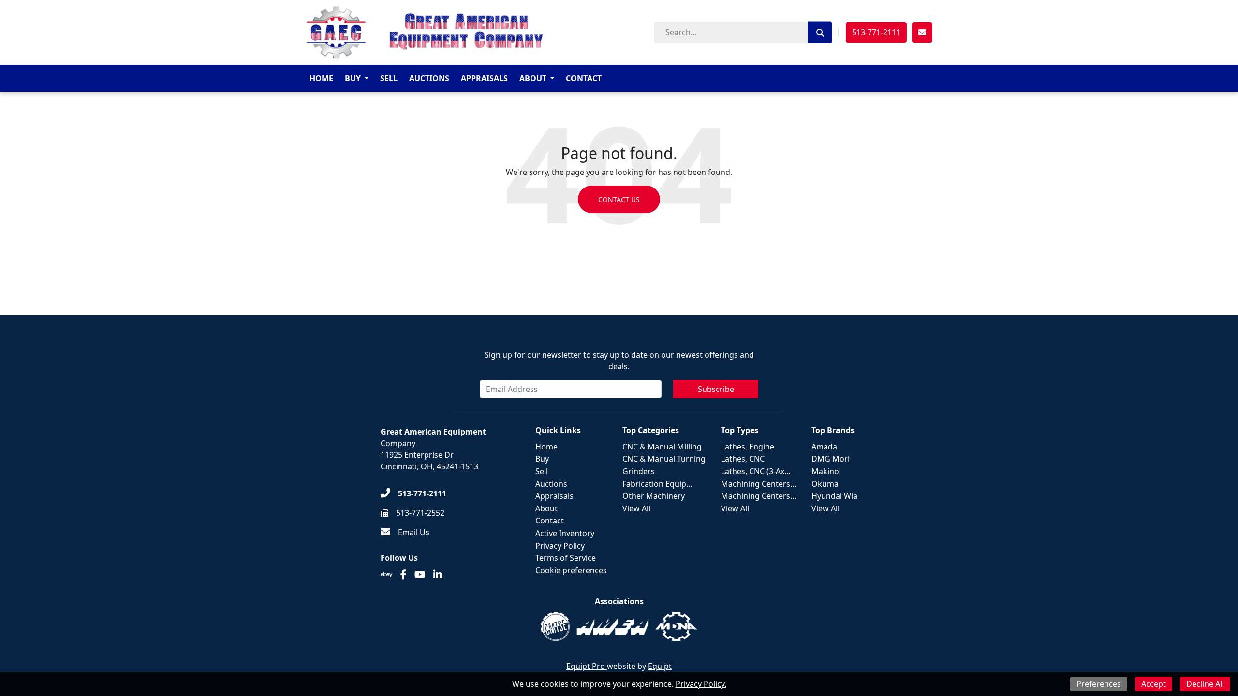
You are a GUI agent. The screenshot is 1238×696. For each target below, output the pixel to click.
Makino (825, 471)
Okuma (825, 483)
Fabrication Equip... (657, 483)
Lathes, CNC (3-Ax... (755, 471)
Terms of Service (565, 557)
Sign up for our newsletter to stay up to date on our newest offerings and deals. (619, 360)
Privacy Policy (560, 545)
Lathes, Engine (747, 446)
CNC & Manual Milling (662, 446)
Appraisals (484, 78)
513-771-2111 (876, 32)
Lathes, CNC (743, 458)
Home (321, 78)
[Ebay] (387, 574)
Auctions (429, 78)
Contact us (619, 199)
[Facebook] (403, 574)
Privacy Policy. (701, 684)
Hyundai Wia (834, 496)
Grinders (638, 471)
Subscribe (716, 389)
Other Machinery (653, 496)
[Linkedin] (437, 574)
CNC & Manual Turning (664, 458)
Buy (353, 78)
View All (636, 508)
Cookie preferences (571, 570)
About (532, 78)
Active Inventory (564, 533)
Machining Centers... (758, 483)
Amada (824, 446)
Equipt (660, 666)
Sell (389, 78)
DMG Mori (830, 458)
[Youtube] (420, 574)
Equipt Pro (586, 666)
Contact (584, 78)
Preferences (1098, 684)
